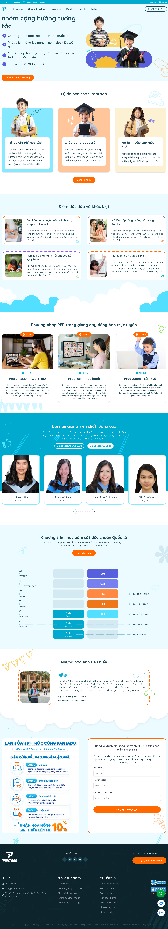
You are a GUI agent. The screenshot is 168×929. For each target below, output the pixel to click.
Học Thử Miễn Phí (156, 9)
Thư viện (82, 9)
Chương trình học (36, 9)
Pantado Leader (108, 893)
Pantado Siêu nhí (108, 902)
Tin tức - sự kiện (107, 912)
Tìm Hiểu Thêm (84, 553)
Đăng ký (153, 2)
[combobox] (127, 798)
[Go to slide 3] (82, 511)
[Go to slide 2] (80, 511)
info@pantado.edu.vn (15, 888)
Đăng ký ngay (84, 180)
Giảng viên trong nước (69, 445)
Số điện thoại (99, 780)
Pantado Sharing (108, 898)
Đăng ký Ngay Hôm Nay (18, 77)
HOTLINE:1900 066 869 (147, 853)
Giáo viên (56, 9)
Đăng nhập (163, 2)
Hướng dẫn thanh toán (69, 898)
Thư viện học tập (108, 907)
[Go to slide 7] (89, 511)
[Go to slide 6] (87, 511)
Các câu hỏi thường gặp (69, 902)
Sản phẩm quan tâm (102, 792)
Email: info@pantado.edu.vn (36, 2)
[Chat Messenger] (161, 903)
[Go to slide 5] (85, 511)
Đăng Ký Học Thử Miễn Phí (149, 860)
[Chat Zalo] (161, 912)
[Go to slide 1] (78, 511)
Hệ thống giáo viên (109, 883)
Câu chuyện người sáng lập (71, 888)
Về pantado (64, 883)
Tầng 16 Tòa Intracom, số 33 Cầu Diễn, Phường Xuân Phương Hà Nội (27, 895)
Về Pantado (17, 9)
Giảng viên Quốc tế (100, 445)
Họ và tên (97, 767)
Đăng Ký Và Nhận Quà (127, 809)
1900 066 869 (11, 883)
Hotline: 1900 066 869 (12, 2)
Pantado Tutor (107, 888)
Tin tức (94, 9)
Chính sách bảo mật (67, 893)
